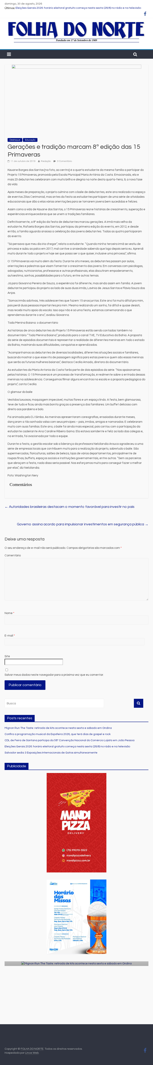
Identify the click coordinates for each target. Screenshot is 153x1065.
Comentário (13, 555)
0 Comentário (64, 161)
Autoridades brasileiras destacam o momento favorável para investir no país (69, 507)
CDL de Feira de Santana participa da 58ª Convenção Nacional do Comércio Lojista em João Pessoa (69, 740)
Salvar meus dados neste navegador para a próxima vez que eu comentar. (54, 674)
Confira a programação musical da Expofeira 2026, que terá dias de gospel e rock (58, 734)
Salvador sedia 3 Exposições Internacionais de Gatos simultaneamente (51, 752)
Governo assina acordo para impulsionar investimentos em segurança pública (82, 524)
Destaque (15, 140)
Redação (46, 161)
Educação (30, 140)
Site (7, 656)
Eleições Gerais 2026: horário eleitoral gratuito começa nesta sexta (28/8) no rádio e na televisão (78, 8)
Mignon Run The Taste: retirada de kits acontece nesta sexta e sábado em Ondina (58, 728)
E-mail (10, 635)
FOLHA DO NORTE (32, 1048)
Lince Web (32, 1052)
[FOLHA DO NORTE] (76, 22)
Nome (9, 613)
